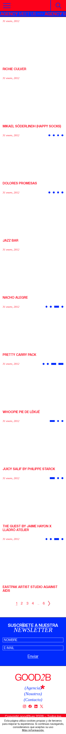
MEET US (21, 13)
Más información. (33, 730)
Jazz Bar (10, 240)
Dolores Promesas (20, 183)
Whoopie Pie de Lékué (21, 412)
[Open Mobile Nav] (7, 5)
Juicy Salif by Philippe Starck (29, 469)
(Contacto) (33, 699)
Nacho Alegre (15, 297)
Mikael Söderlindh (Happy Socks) (32, 126)
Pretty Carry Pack (19, 355)
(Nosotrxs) (33, 693)
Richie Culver (14, 69)
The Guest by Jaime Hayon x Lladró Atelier (27, 528)
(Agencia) (33, 688)
